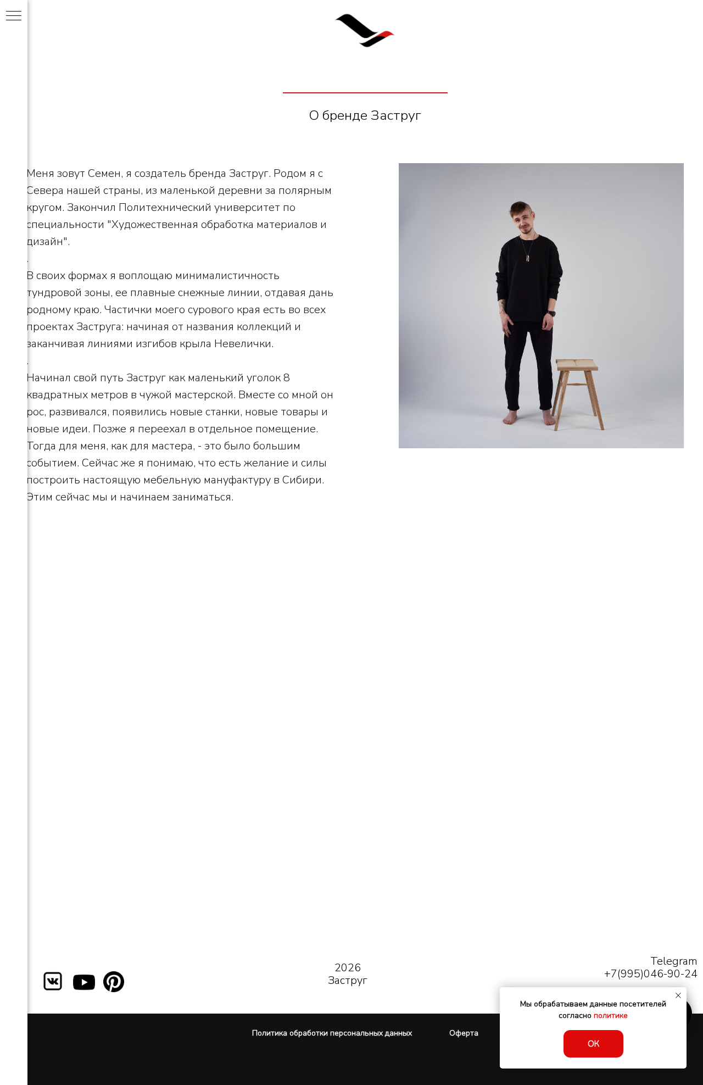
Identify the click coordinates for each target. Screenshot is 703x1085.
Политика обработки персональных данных (332, 1033)
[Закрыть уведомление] (678, 995)
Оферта (463, 1033)
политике (611, 1015)
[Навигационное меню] (13, 16)
